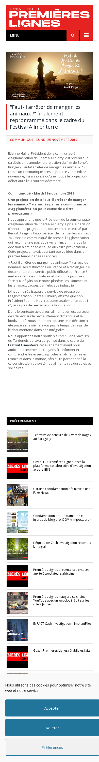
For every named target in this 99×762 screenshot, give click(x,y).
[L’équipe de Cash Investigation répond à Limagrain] (17, 549)
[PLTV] (49, 19)
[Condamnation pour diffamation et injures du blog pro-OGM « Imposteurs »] (17, 522)
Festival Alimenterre (23, 345)
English (32, 9)
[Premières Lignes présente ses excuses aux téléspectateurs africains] (17, 576)
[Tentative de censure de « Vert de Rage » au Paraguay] (17, 441)
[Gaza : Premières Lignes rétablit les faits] (17, 657)
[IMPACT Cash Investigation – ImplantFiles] (17, 630)
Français (16, 9)
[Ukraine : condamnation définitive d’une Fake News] (17, 495)
